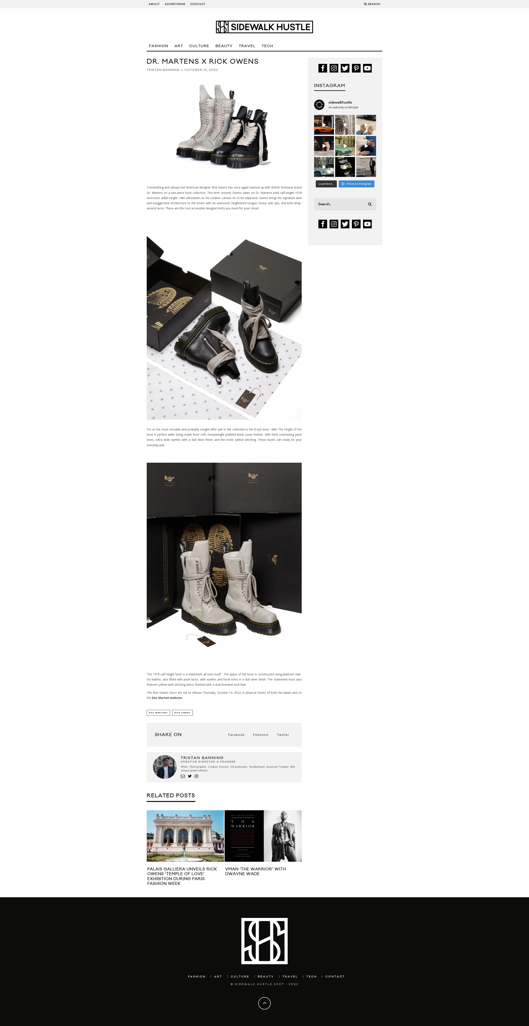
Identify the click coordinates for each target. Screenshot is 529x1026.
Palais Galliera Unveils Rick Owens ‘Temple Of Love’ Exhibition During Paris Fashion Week (182, 876)
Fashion (158, 46)
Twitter (283, 735)
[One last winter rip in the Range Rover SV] (324, 167)
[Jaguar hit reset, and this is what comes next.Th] (366, 167)
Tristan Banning (163, 70)
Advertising (175, 4)
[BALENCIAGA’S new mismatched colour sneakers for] (345, 167)
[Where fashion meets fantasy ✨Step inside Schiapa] (345, 125)
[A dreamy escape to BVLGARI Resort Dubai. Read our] (366, 125)
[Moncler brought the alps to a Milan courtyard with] (345, 146)
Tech (267, 46)
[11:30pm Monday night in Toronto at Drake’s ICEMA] (324, 146)
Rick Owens (182, 712)
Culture (199, 46)
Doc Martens (158, 712)
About (154, 4)
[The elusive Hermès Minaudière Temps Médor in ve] (366, 146)
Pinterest (261, 735)
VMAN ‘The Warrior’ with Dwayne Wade (255, 871)
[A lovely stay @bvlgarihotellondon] (324, 125)
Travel (247, 46)
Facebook (236, 735)
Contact (198, 4)
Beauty (224, 46)
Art (179, 46)
